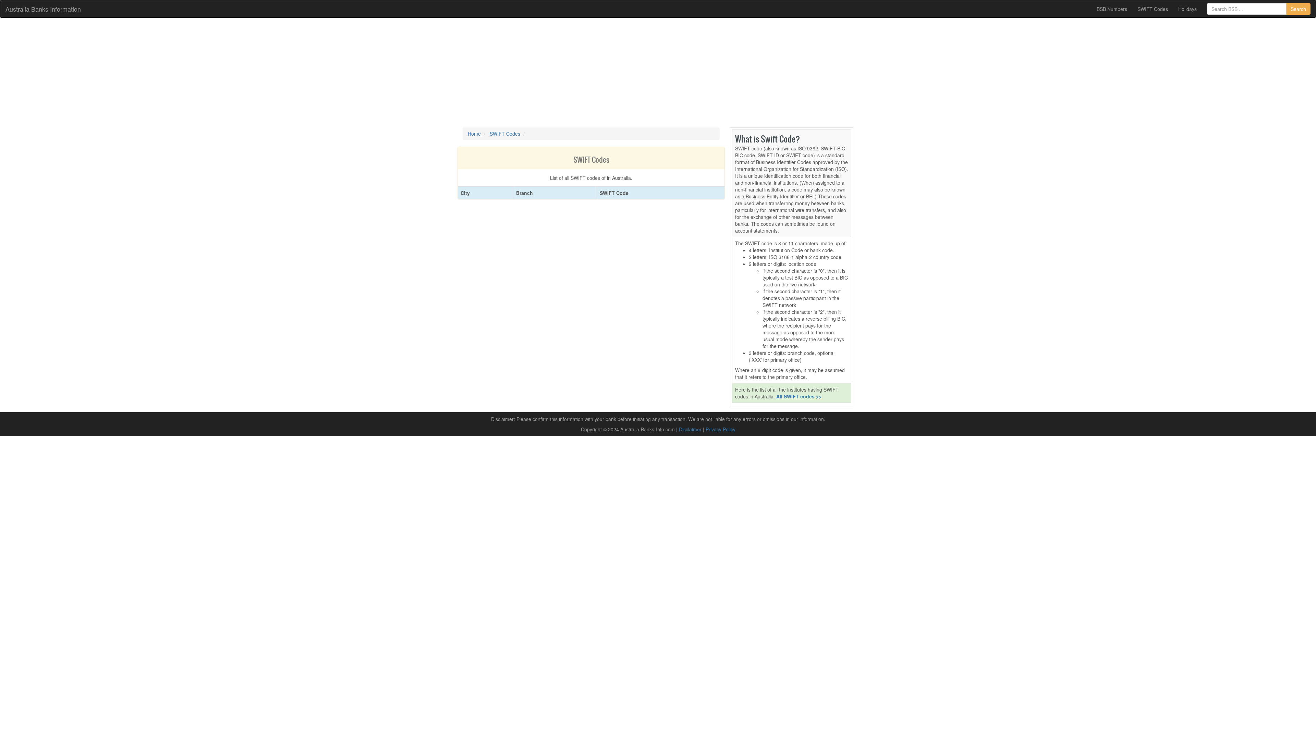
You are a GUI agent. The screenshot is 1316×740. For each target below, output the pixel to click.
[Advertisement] (658, 73)
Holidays (1187, 8)
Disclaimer (690, 429)
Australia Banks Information (43, 8)
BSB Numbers (1112, 8)
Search (1298, 8)
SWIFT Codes (1152, 8)
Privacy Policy (720, 429)
